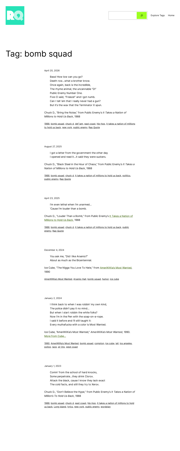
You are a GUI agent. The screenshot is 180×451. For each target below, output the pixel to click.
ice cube (114, 279)
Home (171, 15)
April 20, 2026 (52, 70)
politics (126, 175)
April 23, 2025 (52, 198)
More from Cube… (55, 336)
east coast (89, 123)
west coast (72, 346)
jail (117, 343)
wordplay (106, 406)
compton (99, 343)
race (54, 346)
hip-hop (101, 123)
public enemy (80, 127)
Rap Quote (94, 127)
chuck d (69, 123)
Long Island (60, 406)
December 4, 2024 (54, 250)
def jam (79, 123)
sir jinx (61, 346)
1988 (47, 123)
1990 (47, 343)
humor (105, 279)
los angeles (126, 343)
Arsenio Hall (79, 279)
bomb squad (57, 123)
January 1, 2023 (52, 366)
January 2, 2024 (53, 298)
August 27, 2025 (53, 146)
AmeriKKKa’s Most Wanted (115, 267)
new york (67, 127)
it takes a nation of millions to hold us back (98, 175)
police (47, 346)
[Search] (142, 15)
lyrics (70, 406)
